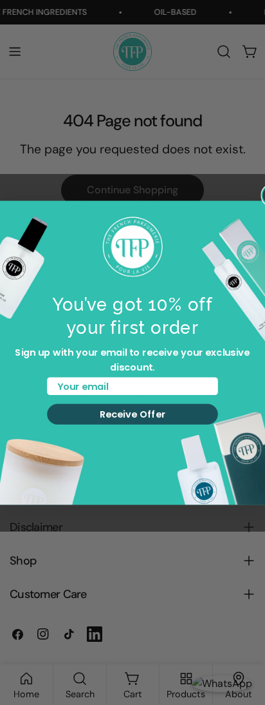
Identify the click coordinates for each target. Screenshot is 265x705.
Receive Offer (133, 414)
